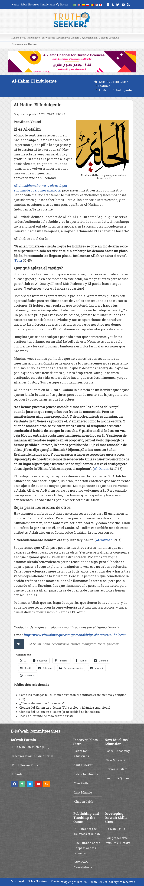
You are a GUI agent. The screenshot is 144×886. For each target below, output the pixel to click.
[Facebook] (108, 4)
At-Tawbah (104, 540)
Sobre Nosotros (29, 4)
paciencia (113, 644)
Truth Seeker (83, 765)
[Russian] (88, 4)
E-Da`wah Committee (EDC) (30, 747)
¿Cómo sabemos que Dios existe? (41, 703)
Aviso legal (17, 881)
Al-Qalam (101, 468)
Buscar (64, 4)
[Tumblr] (113, 4)
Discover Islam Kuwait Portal (32, 756)
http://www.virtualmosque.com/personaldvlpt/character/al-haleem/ (75, 635)
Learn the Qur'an (117, 778)
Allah (46, 644)
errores (75, 644)
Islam (101, 644)
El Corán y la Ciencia (67, 37)
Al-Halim (35, 644)
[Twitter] (118, 4)
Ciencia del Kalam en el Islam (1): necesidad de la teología (59, 712)
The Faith (81, 783)
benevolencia (60, 644)
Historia (32, 44)
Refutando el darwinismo (41, 37)
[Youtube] (124, 4)
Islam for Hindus (86, 774)
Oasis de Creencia (109, 37)
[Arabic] (75, 4)
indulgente (89, 644)
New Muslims (115, 760)
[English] (79, 4)
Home (15, 4)
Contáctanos (47, 4)
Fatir (18, 260)
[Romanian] (92, 4)
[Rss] (128, 4)
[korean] (96, 4)
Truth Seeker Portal (25, 765)
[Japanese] (101, 4)
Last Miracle (83, 792)
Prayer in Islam (116, 769)
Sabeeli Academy (118, 751)
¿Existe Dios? (18, 37)
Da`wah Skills (115, 829)
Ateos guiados (19, 44)
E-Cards (17, 774)
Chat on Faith (83, 801)
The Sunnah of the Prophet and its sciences (87, 848)
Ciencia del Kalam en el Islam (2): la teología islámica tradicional (64, 707)
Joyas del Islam (89, 37)
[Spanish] (83, 4)
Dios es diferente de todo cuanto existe (46, 716)
